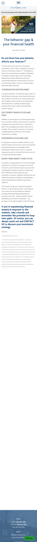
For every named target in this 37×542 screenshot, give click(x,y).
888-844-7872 (22, 524)
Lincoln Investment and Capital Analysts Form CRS (18, 12)
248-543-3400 (21, 522)
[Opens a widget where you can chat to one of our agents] (29, 538)
